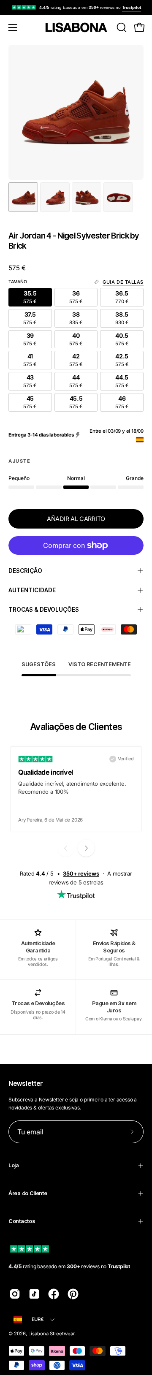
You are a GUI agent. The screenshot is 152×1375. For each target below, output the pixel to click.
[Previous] (65, 848)
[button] (121, 27)
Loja (13, 1165)
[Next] (86, 848)
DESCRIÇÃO (25, 570)
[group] (76, 7)
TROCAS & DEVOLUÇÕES (43, 609)
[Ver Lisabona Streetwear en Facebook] (53, 1294)
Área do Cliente (27, 1193)
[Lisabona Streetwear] (76, 27)
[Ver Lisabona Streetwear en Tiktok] (34, 1294)
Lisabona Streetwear (51, 1334)
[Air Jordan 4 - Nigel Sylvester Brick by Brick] (23, 197)
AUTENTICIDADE (32, 590)
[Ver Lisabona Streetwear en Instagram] (14, 1294)
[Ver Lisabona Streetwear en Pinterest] (73, 1294)
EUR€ (38, 1319)
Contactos (21, 1221)
